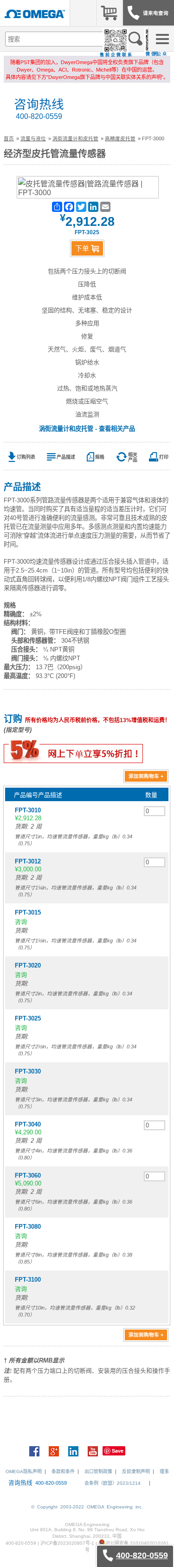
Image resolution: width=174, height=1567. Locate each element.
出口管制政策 (98, 1471)
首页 (9, 138)
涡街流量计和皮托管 (75, 138)
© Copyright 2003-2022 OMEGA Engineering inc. (87, 1506)
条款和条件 (63, 1471)
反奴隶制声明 (136, 1471)
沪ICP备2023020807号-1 (67, 1543)
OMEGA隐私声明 (24, 1471)
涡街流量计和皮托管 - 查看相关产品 (87, 428)
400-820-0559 (39, 116)
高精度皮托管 (120, 138)
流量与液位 (33, 138)
